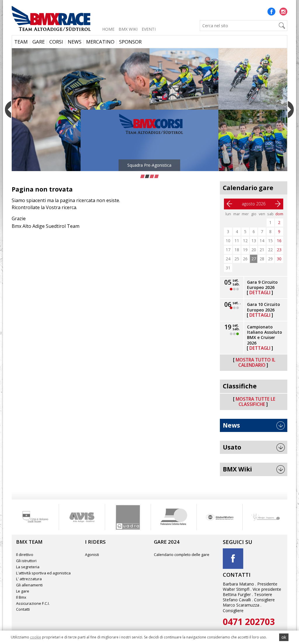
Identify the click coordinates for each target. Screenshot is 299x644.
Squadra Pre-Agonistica (132, 165)
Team (21, 41)
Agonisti (92, 554)
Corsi (56, 41)
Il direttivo (24, 554)
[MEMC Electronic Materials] (174, 517)
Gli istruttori (26, 560)
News (74, 41)
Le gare (22, 591)
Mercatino (100, 41)
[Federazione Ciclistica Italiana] (128, 517)
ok (283, 637)
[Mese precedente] (229, 204)
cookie (35, 637)
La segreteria (27, 566)
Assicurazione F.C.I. (33, 603)
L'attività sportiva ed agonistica (43, 573)
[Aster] (265, 517)
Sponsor (130, 41)
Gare (38, 41)
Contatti (23, 609)
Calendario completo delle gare (181, 554)
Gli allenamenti (29, 585)
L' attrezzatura (29, 578)
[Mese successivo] (278, 204)
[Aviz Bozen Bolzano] (36, 517)
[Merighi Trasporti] (219, 517)
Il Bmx (21, 597)
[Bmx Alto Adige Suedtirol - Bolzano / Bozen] (51, 17)
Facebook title (233, 558)
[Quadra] (82, 517)
